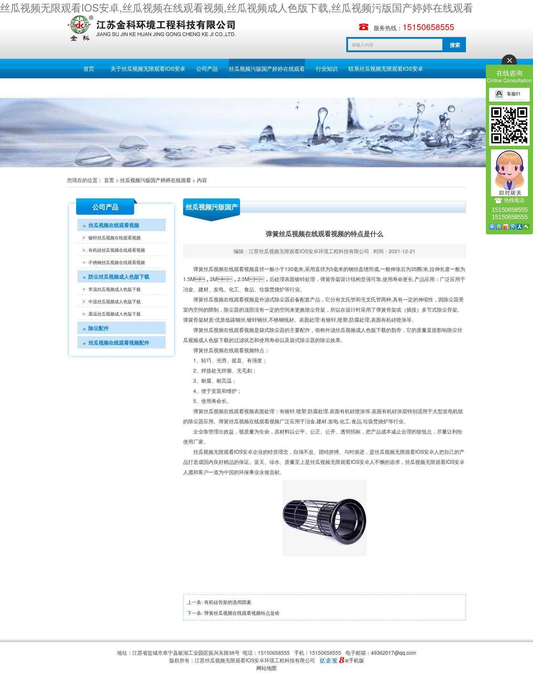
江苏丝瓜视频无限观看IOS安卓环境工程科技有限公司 (309, 251)
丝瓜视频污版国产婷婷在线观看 (267, 68)
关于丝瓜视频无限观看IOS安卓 (148, 68)
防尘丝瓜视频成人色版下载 (118, 276)
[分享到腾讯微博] (513, 227)
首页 (88, 68)
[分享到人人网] (520, 227)
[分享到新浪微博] (506, 227)
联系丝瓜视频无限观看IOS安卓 (385, 68)
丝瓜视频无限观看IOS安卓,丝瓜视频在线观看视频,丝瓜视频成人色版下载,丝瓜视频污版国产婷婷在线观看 (236, 7)
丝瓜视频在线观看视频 (113, 225)
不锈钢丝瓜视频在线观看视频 (116, 262)
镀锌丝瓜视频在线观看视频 (114, 237)
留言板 (89, 88)
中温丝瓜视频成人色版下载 (114, 301)
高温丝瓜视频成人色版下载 (114, 313)
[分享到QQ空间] (499, 227)
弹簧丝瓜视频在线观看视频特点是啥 (242, 612)
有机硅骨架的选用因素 (227, 601)
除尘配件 (98, 328)
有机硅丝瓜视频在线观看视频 (116, 250)
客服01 (514, 93)
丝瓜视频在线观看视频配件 (118, 342)
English (132, 88)
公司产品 (207, 68)
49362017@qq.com (393, 652)
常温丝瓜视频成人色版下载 (114, 289)
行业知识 (327, 68)
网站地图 (266, 667)
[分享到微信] (527, 227)
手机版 (356, 660)
